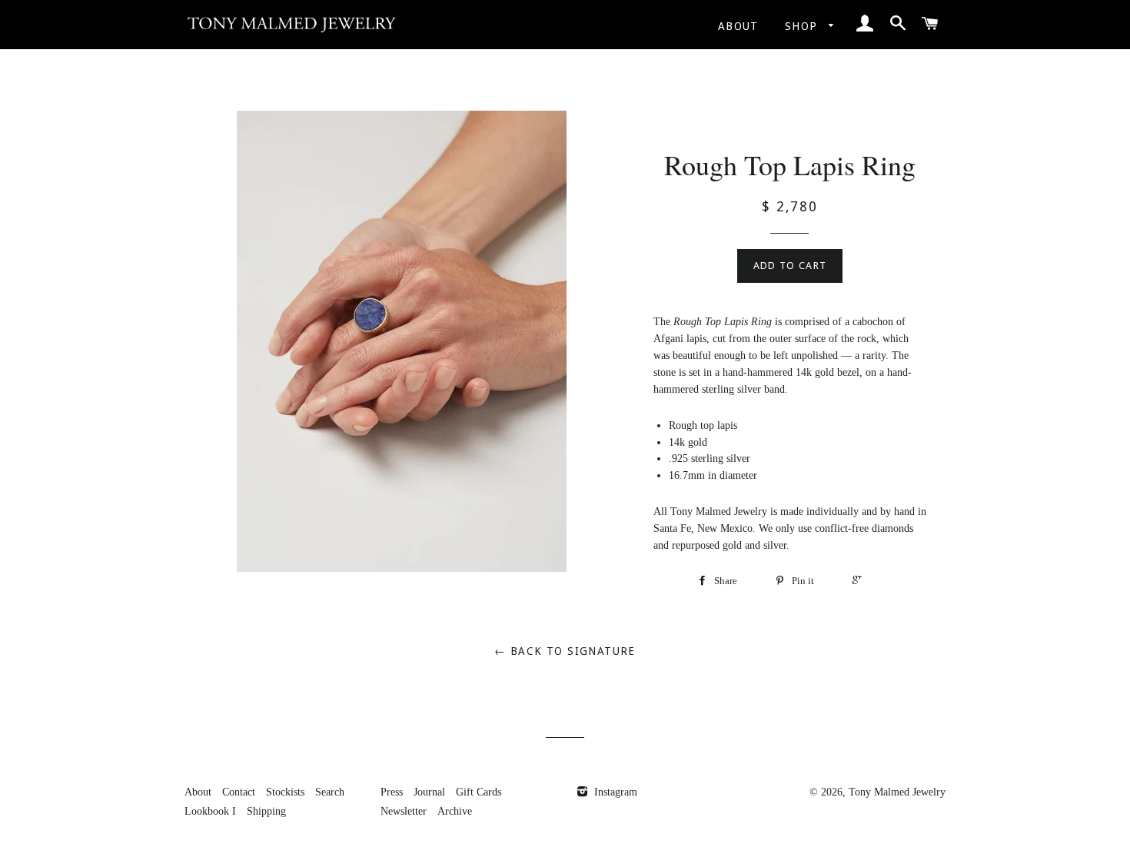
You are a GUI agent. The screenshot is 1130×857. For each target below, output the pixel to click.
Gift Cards (478, 792)
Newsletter (404, 811)
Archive (454, 811)
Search (329, 792)
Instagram (614, 792)
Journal (429, 792)
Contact (238, 792)
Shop (803, 26)
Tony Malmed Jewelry (897, 792)
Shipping (266, 811)
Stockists (285, 792)
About (738, 26)
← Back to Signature (565, 651)
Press (392, 792)
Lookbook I (210, 811)
